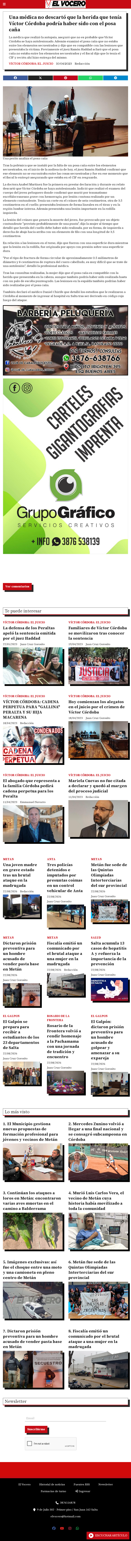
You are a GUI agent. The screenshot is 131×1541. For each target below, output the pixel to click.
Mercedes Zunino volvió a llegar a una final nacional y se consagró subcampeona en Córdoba (97, 1131)
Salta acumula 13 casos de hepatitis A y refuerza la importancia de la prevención (109, 954)
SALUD (96, 938)
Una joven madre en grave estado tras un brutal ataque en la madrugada (20, 875)
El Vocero (24, 1484)
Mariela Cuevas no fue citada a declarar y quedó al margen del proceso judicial (97, 786)
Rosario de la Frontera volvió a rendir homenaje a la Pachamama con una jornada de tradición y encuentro (64, 1041)
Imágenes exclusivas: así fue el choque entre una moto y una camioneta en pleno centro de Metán (32, 1270)
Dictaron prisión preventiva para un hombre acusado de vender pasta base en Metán (21, 956)
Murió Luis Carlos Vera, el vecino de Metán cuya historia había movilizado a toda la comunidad (96, 1201)
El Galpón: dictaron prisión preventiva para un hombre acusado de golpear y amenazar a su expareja (107, 1040)
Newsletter (16, 1402)
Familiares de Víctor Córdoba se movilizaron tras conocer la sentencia (97, 633)
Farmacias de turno (53, 1491)
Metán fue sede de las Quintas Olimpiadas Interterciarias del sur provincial (109, 875)
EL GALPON (11, 1016)
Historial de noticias (52, 1484)
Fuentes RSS (82, 1484)
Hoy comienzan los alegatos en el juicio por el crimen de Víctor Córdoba (96, 707)
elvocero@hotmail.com (65, 1516)
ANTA (51, 859)
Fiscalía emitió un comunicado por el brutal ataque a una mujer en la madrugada (64, 954)
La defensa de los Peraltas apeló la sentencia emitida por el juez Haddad (29, 633)
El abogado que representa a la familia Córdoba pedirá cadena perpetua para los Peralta (31, 788)
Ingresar (84, 1491)
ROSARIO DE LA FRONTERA (58, 1018)
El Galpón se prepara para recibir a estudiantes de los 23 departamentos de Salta (21, 1034)
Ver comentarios (17, 586)
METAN (8, 859)
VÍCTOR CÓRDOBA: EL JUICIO (31, 63)
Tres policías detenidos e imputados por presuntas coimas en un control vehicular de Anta (65, 878)
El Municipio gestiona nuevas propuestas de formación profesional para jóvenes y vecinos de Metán (30, 1131)
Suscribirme (36, 1429)
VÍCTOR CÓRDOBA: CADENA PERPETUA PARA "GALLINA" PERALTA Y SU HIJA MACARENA (31, 709)
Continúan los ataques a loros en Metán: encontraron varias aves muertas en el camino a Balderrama (32, 1201)
